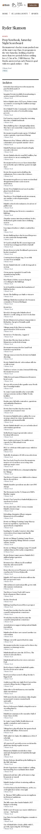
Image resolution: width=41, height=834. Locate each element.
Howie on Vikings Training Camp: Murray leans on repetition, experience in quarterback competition (19, 524)
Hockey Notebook (10, 600)
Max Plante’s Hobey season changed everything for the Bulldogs (17, 281)
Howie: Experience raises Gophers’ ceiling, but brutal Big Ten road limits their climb (20, 769)
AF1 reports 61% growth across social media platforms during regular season (20, 744)
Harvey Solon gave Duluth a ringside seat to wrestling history (20, 707)
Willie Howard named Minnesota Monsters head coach (20, 378)
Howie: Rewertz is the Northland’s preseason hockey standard (20, 251)
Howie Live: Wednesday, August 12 (16, 335)
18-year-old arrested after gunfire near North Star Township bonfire (20, 385)
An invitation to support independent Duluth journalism (20, 626)
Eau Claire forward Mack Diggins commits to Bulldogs (20, 818)
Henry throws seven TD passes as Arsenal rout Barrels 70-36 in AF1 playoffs (19, 571)
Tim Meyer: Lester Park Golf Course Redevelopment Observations (17, 593)
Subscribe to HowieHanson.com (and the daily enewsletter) (19, 691)
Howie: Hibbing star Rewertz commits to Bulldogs (19, 212)
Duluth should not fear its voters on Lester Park (19, 661)
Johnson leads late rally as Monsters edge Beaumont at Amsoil (19, 776)
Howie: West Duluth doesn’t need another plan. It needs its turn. (19, 190)
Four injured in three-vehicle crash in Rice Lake (19, 229)
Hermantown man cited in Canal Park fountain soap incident (18, 348)
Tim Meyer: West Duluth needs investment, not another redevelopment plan (20, 197)
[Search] (25, 5)
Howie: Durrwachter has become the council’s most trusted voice (17, 410)
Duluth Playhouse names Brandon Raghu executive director (19, 149)
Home (5, 13)
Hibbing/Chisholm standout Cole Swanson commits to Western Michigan (19, 301)
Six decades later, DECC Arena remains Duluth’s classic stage (18, 508)
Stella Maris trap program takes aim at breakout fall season (18, 434)
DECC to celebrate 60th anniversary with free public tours (20, 449)
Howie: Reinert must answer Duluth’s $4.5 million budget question (19, 556)
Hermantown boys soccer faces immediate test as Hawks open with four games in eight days (20, 165)
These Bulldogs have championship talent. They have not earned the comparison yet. (19, 127)
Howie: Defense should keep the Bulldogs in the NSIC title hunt (20, 761)
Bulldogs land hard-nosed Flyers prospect (19, 605)
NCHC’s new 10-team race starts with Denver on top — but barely (20, 811)
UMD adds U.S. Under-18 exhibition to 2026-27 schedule (20, 737)
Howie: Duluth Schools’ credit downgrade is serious (20, 266)
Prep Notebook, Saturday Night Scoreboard (17, 41)
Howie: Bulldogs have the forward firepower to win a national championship (20, 236)
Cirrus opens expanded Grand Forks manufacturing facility (17, 273)
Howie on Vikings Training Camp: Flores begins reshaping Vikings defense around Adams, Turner (19, 540)
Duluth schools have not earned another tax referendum (20, 633)
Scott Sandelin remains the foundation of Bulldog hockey (19, 288)
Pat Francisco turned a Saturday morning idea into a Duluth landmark (19, 119)
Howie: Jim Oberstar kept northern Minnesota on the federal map (16, 341)
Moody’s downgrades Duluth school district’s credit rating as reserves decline (19, 314)
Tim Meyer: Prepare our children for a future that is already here (20, 478)
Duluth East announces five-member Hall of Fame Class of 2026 (20, 715)
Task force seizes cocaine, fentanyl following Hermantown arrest (20, 371)
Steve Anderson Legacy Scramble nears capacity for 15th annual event (19, 441)
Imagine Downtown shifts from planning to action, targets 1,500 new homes (20, 95)
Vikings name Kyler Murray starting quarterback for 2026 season (17, 328)
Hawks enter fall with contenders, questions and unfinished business (20, 402)
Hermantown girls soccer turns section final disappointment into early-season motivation (20, 182)
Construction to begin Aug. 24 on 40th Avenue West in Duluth (18, 259)
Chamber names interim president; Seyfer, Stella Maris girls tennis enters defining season (20, 221)
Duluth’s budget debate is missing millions (19, 782)
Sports (34, 13)
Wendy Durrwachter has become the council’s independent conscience (17, 611)
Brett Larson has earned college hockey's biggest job (19, 676)
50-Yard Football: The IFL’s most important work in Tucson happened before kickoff (19, 244)
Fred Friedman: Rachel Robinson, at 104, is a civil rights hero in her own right (20, 789)
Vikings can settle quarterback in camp (18, 640)
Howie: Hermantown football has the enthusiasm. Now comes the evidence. (18, 173)
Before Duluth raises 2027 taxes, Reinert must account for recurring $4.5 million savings (20, 103)
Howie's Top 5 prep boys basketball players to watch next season (20, 500)
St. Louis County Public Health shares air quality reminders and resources (18, 722)
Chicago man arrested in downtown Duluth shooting (20, 356)
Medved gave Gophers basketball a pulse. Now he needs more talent (19, 668)
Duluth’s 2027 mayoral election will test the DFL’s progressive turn (19, 578)
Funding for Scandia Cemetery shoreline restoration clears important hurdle (19, 532)
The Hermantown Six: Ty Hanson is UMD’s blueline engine (19, 493)
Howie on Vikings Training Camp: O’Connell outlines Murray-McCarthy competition (20, 549)
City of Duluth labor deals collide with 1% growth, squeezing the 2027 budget (18, 826)
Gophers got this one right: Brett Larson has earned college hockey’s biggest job (20, 683)
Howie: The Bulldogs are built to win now (19, 295)
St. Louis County (20, 13)
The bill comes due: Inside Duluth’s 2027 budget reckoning (18, 803)
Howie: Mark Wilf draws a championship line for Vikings (20, 471)
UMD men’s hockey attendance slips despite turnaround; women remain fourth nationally (20, 699)
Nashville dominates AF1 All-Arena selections (20, 455)
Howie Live (8, 307)
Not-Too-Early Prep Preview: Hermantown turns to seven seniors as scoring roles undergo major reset (19, 462)
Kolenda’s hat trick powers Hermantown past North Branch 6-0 (19, 88)
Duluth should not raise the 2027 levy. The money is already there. (19, 654)
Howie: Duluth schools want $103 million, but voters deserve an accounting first (20, 156)
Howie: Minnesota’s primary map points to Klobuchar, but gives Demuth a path (20, 321)
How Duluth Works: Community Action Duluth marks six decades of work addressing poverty (20, 111)
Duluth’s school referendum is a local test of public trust (20, 205)
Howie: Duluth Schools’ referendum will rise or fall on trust (20, 363)
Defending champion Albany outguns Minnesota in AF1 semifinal (17, 515)
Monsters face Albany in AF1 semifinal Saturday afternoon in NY (18, 564)
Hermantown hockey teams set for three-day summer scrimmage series (20, 646)
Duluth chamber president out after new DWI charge (20, 486)
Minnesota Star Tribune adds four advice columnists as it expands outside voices (19, 142)
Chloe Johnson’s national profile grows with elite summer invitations (20, 586)
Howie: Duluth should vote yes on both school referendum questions (20, 427)
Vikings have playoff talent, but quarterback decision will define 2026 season (20, 730)
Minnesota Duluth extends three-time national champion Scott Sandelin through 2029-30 (20, 753)
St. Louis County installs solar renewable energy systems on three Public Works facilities (19, 394)
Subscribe (33, 5)
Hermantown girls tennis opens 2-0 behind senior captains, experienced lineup (20, 134)
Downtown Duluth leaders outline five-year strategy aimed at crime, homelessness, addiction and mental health (19, 418)
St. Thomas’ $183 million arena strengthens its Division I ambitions (20, 796)
